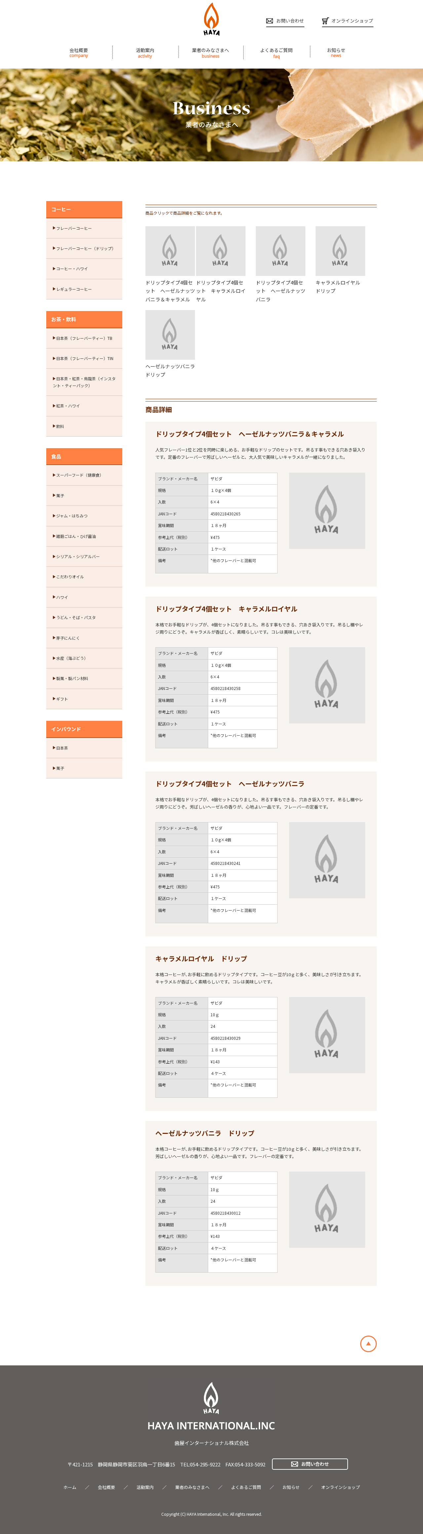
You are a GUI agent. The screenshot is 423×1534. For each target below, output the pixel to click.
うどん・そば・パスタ (76, 617)
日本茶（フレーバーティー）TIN (84, 358)
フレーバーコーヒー (74, 228)
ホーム (69, 1487)
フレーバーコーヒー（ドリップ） (86, 248)
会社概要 (78, 50)
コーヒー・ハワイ (72, 268)
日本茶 (62, 748)
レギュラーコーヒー (74, 289)
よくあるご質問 (276, 50)
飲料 (60, 426)
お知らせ (336, 50)
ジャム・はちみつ (72, 515)
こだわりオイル (70, 576)
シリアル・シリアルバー (78, 556)
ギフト (62, 699)
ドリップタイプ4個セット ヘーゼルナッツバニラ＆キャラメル (170, 291)
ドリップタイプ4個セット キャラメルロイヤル (221, 291)
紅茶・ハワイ (68, 405)
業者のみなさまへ (210, 50)
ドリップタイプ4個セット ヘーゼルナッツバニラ (280, 291)
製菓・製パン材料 (72, 678)
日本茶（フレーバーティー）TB (84, 338)
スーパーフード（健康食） (79, 475)
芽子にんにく (68, 638)
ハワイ (62, 597)
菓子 (60, 495)
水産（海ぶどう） (72, 658)
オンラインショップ (340, 1487)
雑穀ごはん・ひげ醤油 (76, 536)
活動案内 (145, 50)
